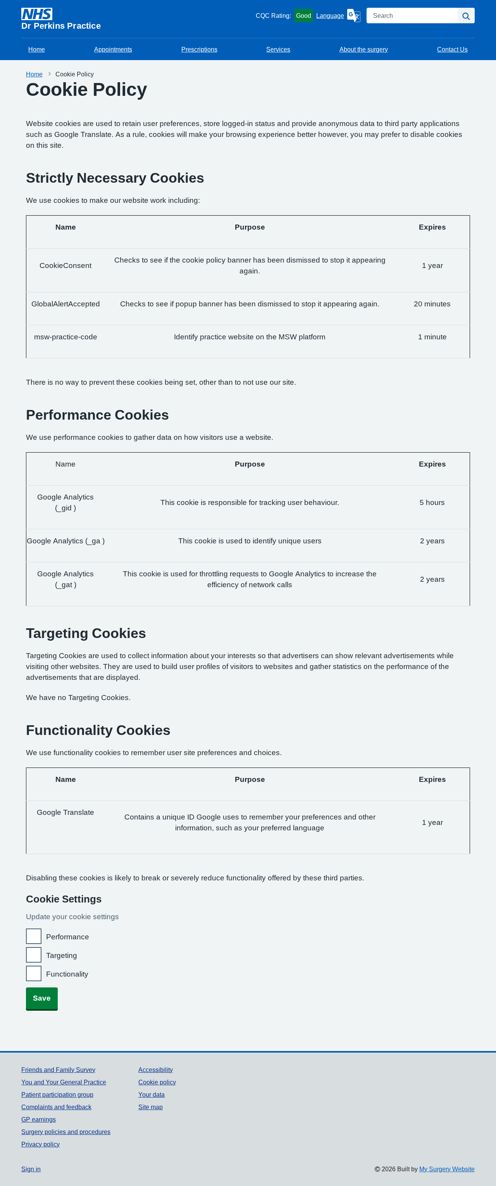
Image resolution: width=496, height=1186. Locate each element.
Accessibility (155, 1070)
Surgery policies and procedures (65, 1132)
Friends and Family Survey (58, 1070)
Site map (150, 1107)
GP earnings (38, 1119)
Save (42, 998)
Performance (67, 937)
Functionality (67, 974)
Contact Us (452, 49)
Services (278, 49)
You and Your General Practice (63, 1082)
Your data (151, 1094)
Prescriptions (199, 49)
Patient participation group (57, 1094)
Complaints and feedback (56, 1107)
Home (36, 49)
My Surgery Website (447, 1169)
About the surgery (363, 49)
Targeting (61, 955)
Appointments (113, 49)
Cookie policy (157, 1082)
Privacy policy (40, 1144)
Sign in (31, 1169)
